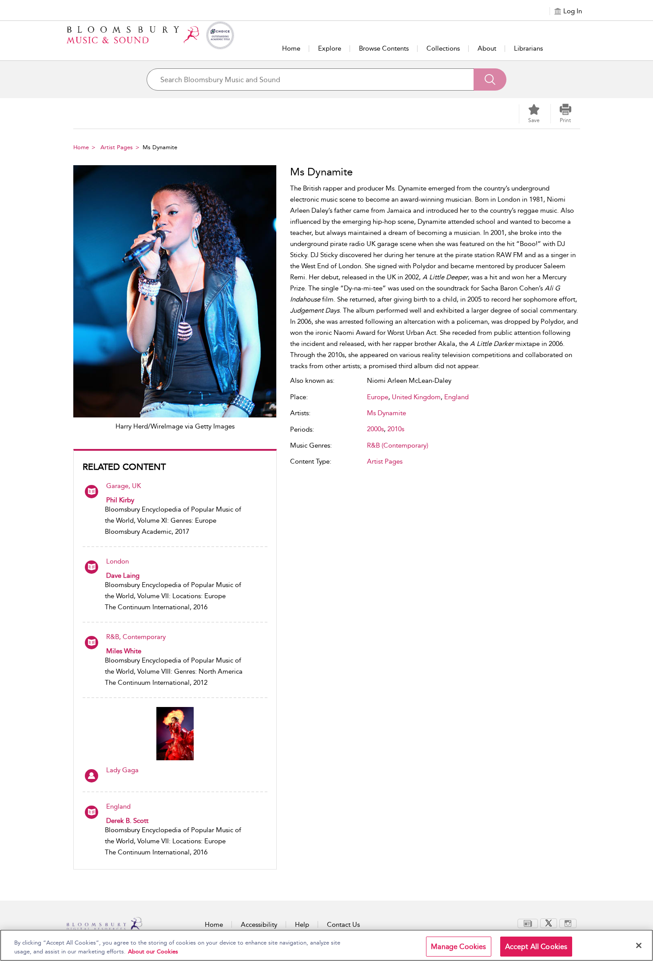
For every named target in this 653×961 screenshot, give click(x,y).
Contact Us (343, 925)
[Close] (639, 945)
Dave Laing (122, 576)
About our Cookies (153, 951)
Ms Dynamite (386, 413)
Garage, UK (123, 486)
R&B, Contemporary (136, 637)
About (487, 48)
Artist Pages (116, 147)
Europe (377, 397)
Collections (443, 48)
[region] (326, 945)
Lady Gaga (122, 770)
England (118, 806)
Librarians (528, 48)
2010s (395, 429)
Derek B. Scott (127, 821)
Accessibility (259, 925)
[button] (565, 113)
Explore (329, 48)
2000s (375, 429)
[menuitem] (528, 923)
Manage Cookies (458, 946)
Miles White (123, 651)
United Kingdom (416, 397)
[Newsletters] (528, 923)
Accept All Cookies (536, 946)
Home (291, 48)
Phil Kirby (120, 500)
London (117, 561)
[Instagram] (568, 923)
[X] (549, 923)
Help (302, 925)
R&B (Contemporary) (397, 445)
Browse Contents (384, 48)
